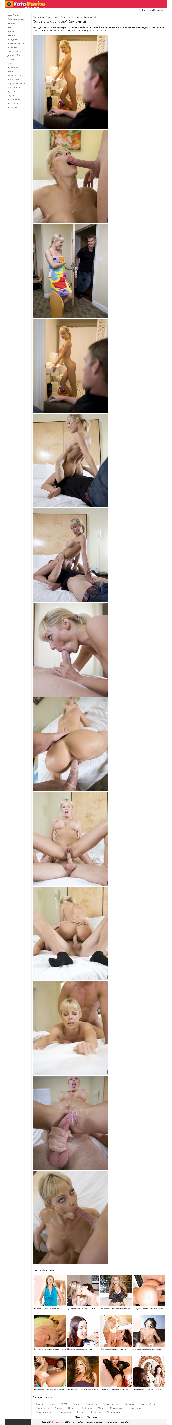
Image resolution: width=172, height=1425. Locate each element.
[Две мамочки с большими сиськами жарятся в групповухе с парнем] (149, 1371)
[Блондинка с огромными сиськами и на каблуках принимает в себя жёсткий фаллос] (149, 1290)
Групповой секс (15, 51)
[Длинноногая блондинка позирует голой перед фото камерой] (116, 1371)
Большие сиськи (15, 43)
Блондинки (12, 39)
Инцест (11, 63)
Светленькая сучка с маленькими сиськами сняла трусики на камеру (48, 1310)
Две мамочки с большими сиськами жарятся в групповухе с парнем (148, 1390)
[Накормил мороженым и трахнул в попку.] (83, 1331)
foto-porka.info (58, 1422)
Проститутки (13, 87)
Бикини (11, 35)
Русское (11, 91)
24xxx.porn (79, 1417)
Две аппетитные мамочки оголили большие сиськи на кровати (81, 1310)
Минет (10, 71)
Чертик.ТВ (12, 108)
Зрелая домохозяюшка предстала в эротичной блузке (147, 1350)
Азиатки (11, 23)
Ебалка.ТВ (12, 104)
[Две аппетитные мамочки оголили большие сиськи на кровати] (83, 1290)
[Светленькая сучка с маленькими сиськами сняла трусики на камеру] (50, 1290)
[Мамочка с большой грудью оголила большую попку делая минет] (116, 1290)
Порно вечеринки (16, 83)
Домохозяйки (14, 55)
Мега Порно (13, 15)
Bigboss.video (146, 10)
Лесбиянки (12, 67)
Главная (37, 17)
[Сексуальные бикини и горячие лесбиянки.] (116, 1331)
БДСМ (10, 31)
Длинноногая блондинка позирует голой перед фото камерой (114, 1390)
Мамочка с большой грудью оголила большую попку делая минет (115, 1310)
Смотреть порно (15, 19)
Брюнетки (12, 47)
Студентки (12, 96)
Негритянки (13, 79)
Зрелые (11, 59)
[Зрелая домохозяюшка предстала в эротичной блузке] (149, 1331)
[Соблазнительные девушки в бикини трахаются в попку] (50, 1371)
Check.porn (92, 1417)
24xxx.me (158, 10)
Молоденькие (14, 75)
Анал (9, 27)
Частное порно (14, 100)
